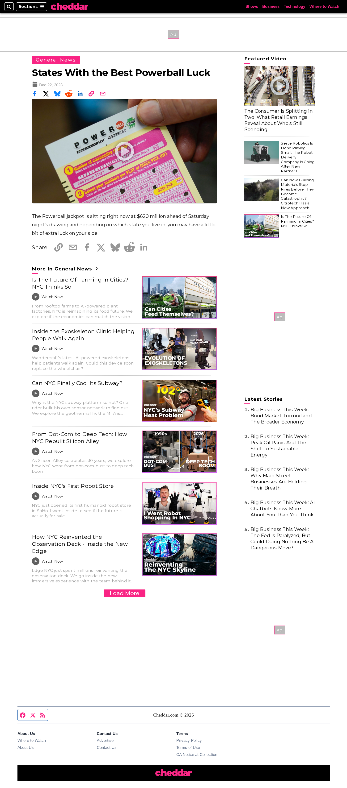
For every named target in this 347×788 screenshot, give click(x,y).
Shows (251, 6)
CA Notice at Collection (196, 754)
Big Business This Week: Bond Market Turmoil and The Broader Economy (281, 416)
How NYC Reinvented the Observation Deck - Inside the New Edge (80, 544)
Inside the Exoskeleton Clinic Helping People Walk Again (83, 335)
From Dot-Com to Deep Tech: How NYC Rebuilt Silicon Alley (79, 437)
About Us (25, 747)
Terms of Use (188, 747)
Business (270, 6)
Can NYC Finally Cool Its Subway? (77, 383)
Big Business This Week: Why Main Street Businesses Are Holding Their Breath (279, 479)
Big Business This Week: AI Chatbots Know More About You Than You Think (282, 509)
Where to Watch (324, 6)
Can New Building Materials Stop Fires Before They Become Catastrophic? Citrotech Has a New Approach (297, 194)
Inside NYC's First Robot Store (73, 486)
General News (56, 60)
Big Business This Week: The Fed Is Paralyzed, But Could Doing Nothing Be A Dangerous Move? (281, 539)
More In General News (63, 269)
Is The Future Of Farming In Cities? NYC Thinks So (80, 283)
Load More (124, 593)
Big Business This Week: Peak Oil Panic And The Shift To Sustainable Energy (279, 446)
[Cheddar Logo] (69, 7)
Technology (294, 6)
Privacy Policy (189, 740)
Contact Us (107, 747)
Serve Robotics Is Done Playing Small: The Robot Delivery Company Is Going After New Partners (297, 157)
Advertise (105, 740)
